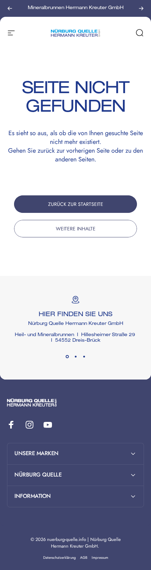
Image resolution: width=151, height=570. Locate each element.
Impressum (100, 557)
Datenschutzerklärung (59, 557)
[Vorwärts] (141, 8)
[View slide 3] (84, 356)
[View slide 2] (75, 356)
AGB (83, 557)
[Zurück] (10, 8)
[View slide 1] (67, 356)
